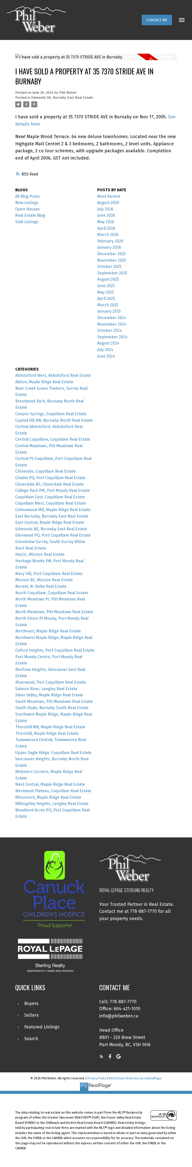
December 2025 (111, 253)
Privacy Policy (97, 1078)
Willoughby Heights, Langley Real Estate (51, 803)
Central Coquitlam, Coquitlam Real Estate (52, 439)
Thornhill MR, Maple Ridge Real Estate (50, 727)
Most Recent (108, 196)
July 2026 (105, 209)
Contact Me (156, 20)
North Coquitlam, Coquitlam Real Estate (51, 592)
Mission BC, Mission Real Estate (44, 580)
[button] (157, 20)
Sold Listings (26, 221)
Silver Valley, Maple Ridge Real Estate (49, 695)
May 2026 (105, 221)
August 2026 (108, 202)
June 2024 (106, 356)
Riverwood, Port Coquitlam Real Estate (50, 682)
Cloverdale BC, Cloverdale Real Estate (49, 484)
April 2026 (106, 228)
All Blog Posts (27, 196)
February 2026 (110, 241)
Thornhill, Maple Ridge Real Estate (46, 733)
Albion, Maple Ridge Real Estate (44, 382)
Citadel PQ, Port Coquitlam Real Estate (50, 477)
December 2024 (111, 317)
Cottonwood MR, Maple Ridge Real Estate (52, 509)
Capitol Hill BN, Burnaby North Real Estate (54, 420)
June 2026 (106, 215)
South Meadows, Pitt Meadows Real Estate (54, 701)
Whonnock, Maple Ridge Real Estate (48, 797)
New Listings (26, 202)
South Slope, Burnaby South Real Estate (51, 707)
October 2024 (109, 330)
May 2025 (105, 292)
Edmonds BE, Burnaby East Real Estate (62, 98)
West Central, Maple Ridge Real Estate (50, 784)
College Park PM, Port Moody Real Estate (52, 490)
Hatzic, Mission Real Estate (39, 554)
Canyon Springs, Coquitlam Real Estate (50, 413)
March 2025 (107, 305)
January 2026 (109, 247)
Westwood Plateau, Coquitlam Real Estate (53, 790)
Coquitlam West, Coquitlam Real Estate (50, 503)
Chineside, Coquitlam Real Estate (45, 471)
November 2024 (111, 324)
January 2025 (109, 311)
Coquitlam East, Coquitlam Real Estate (50, 497)
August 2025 (108, 279)
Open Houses (27, 209)
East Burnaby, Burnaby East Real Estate (51, 516)
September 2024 (112, 337)
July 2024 (105, 349)
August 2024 (108, 343)
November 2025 (111, 260)
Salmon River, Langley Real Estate (46, 688)
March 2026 (107, 234)
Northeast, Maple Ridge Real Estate (48, 631)
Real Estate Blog (30, 215)
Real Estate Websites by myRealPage (135, 1078)
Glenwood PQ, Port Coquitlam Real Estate (53, 535)
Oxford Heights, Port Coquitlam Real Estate (54, 650)
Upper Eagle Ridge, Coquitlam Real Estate (53, 752)
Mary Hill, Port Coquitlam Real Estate (48, 573)
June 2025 (106, 285)
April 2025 (106, 298)
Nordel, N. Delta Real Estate (40, 586)
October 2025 (109, 266)
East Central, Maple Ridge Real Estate (49, 522)
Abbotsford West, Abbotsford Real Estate (53, 375)
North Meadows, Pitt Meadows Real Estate (54, 611)
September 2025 (112, 273)
